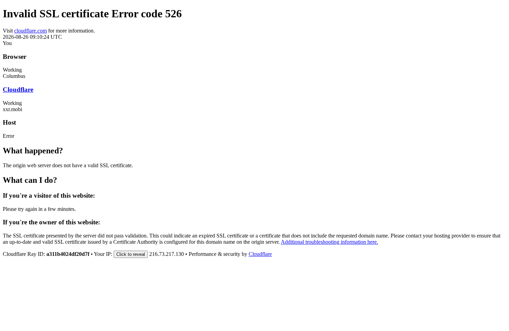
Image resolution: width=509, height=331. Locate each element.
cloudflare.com (30, 31)
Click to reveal (130, 254)
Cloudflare (18, 89)
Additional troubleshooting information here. (329, 242)
